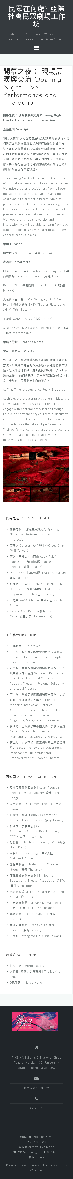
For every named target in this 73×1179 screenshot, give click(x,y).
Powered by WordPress (22, 1165)
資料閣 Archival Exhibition (37, 1147)
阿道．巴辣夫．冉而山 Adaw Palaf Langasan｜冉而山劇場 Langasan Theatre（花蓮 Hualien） (33, 562)
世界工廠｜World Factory (27, 966)
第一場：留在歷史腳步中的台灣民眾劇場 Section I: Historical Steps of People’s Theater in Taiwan (37, 657)
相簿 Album (52, 1152)
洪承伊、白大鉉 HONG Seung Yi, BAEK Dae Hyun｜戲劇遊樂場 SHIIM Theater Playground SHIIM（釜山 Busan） (36, 589)
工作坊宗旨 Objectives (25, 646)
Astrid (58, 1165)
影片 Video (36, 1157)
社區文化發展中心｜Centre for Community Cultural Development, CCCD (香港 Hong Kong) (34, 831)
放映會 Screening (25, 1152)
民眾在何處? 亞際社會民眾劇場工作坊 (36, 17)
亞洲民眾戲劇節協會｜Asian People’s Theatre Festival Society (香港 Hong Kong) (35, 793)
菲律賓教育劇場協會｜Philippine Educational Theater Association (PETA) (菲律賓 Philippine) (38, 881)
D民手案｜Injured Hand (26, 982)
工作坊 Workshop (37, 1142)
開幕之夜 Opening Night (36, 1137)
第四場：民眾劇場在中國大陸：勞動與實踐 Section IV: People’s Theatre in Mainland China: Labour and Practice (37, 731)
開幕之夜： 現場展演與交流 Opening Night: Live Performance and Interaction (34, 534)
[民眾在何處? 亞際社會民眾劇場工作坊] (35, 1021)
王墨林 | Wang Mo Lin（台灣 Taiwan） (36, 936)
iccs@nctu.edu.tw (36, 1088)
